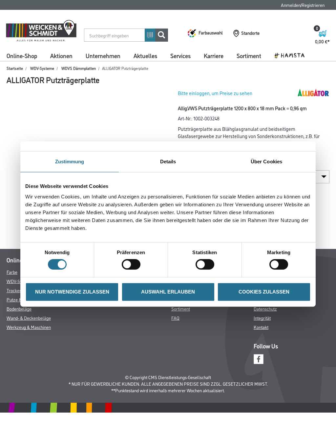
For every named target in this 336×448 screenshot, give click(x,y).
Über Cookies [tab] (266, 161)
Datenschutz (265, 308)
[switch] (132, 264)
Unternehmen (103, 55)
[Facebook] (258, 358)
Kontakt (261, 327)
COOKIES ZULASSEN (264, 292)
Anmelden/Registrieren (303, 5)
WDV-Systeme (42, 68)
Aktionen (61, 55)
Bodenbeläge (19, 308)
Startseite (15, 68)
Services (180, 55)
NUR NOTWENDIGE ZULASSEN (72, 292)
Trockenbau (18, 290)
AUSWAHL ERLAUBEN (168, 292)
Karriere (213, 55)
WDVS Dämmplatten (78, 68)
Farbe (12, 272)
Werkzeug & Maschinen (29, 327)
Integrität (262, 318)
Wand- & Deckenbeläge (29, 318)
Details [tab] (168, 161)
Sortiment (249, 55)
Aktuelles (145, 55)
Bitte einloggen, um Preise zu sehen (215, 93)
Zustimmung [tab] (69, 161)
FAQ (175, 318)
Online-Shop (22, 55)
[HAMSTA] (292, 55)
